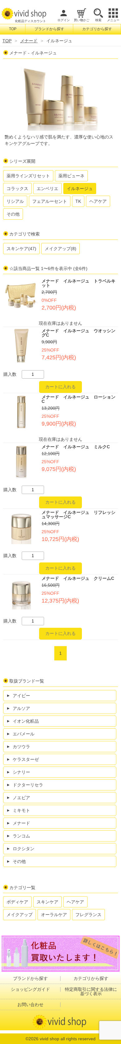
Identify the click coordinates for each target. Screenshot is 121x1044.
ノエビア (21, 797)
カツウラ (21, 746)
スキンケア (47, 901)
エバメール (23, 733)
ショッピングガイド (30, 989)
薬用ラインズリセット (28, 175)
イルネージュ (80, 188)
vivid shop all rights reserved (68, 1038)
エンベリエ (47, 188)
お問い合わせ (30, 1004)
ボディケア (17, 901)
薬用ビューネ (71, 175)
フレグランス (88, 914)
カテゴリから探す (97, 29)
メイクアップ (20, 914)
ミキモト (21, 810)
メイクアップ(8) (60, 248)
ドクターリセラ (28, 784)
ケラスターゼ (26, 759)
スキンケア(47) (21, 248)
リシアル (15, 201)
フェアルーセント (49, 201)
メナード (29, 40)
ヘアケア (98, 201)
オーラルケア (54, 914)
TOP (12, 29)
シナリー (21, 772)
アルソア (21, 708)
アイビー (21, 695)
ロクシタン (23, 848)
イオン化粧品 (26, 721)
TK (78, 201)
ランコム (21, 835)
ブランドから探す (49, 29)
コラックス (17, 188)
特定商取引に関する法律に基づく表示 (91, 991)
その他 (13, 214)
